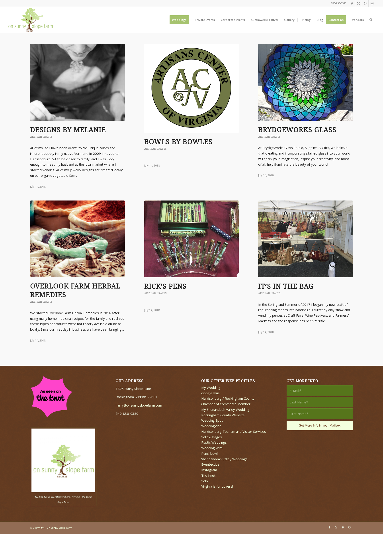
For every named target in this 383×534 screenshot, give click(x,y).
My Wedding (210, 387)
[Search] (371, 20)
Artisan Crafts (41, 136)
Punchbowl (209, 453)
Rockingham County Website (223, 415)
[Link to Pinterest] (365, 3)
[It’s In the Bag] (305, 238)
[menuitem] (181, 20)
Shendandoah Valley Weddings (224, 459)
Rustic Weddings (214, 442)
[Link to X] (358, 3)
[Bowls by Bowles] (191, 88)
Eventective (210, 464)
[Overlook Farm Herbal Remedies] (77, 238)
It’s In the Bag (286, 286)
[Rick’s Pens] (191, 238)
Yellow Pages (211, 437)
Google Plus (210, 393)
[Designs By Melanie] (77, 82)
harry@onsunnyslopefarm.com (139, 405)
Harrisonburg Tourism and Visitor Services (233, 431)
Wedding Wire (212, 448)
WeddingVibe (211, 426)
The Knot (208, 475)
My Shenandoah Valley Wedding (225, 409)
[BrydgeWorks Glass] (305, 82)
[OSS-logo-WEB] (31, 20)
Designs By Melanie (68, 130)
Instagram (209, 470)
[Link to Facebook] (352, 3)
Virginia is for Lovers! (217, 486)
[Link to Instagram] (372, 3)
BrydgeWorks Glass (297, 130)
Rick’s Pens (165, 286)
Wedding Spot (212, 420)
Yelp (204, 481)
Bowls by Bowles (178, 142)
